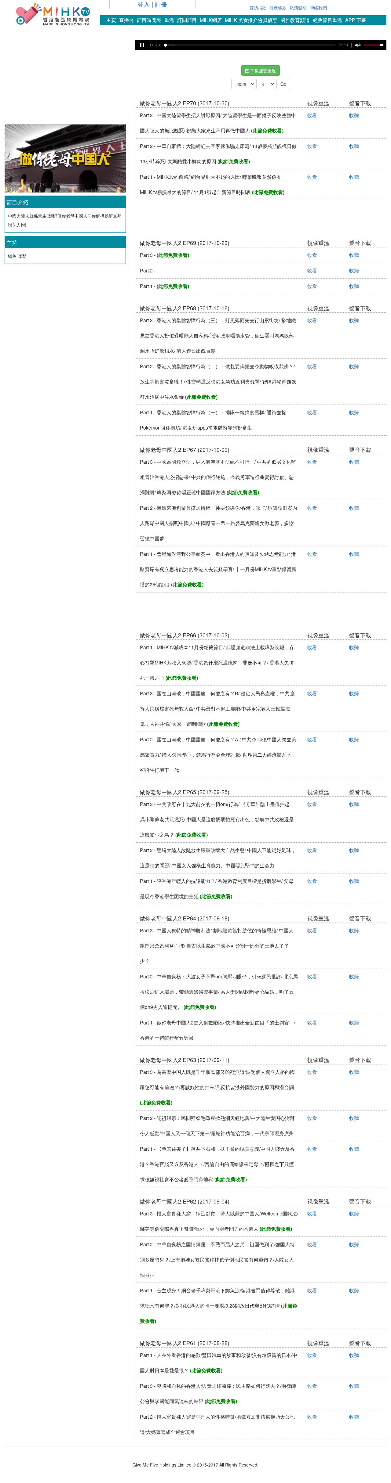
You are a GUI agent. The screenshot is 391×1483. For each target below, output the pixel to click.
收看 (312, 115)
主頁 (111, 19)
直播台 (126, 19)
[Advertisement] (65, 80)
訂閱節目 (187, 19)
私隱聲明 (298, 8)
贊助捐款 (257, 8)
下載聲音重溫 (262, 70)
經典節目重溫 (327, 19)
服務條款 (278, 8)
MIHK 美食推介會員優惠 (251, 19)
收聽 (354, 115)
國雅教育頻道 (295, 19)
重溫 (169, 19)
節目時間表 (149, 19)
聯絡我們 (318, 8)
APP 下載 (355, 19)
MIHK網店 (211, 19)
